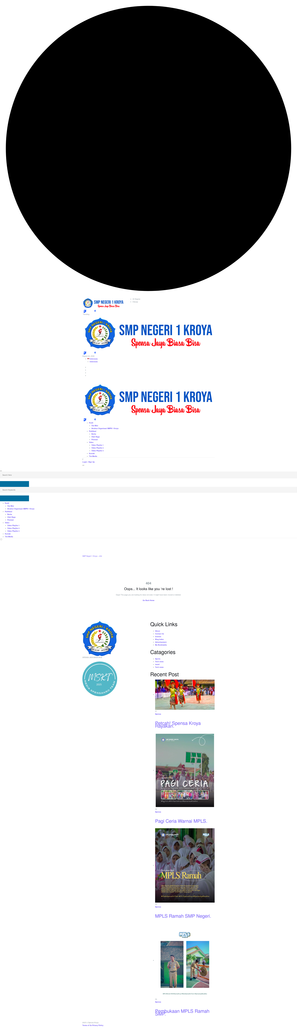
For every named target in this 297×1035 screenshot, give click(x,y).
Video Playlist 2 (97, 448)
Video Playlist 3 (97, 450)
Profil (91, 423)
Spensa (158, 714)
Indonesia (93, 359)
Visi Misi (94, 425)
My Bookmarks (161, 645)
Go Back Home (148, 600)
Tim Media (93, 456)
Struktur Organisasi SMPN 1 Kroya (104, 428)
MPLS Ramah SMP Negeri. (183, 915)
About (157, 631)
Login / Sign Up (88, 462)
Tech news (159, 661)
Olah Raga (95, 437)
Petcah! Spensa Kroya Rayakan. (178, 724)
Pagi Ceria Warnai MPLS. (181, 820)
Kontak (92, 453)
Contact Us (159, 634)
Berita (93, 434)
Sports (157, 659)
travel (157, 664)
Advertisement (161, 642)
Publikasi (92, 431)
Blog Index (159, 639)
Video (91, 442)
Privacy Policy (97, 1025)
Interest (158, 636)
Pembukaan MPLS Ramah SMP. (182, 1012)
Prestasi (94, 439)
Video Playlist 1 (97, 445)
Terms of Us (87, 1025)
